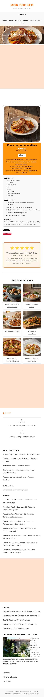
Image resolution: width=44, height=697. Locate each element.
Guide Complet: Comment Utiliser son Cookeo (22, 611)
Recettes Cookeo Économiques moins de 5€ (21, 616)
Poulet (25, 20)
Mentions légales (10, 677)
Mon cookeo (22, 5)
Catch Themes (33, 694)
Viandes (18, 20)
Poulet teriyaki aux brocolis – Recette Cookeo (21, 454)
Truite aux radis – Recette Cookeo (16, 466)
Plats (11, 20)
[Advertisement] (22, 67)
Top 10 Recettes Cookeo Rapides (16, 620)
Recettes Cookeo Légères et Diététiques (19, 624)
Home (5, 20)
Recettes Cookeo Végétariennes (16, 628)
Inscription (7, 681)
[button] (19, 149)
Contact (6, 673)
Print (22, 155)
